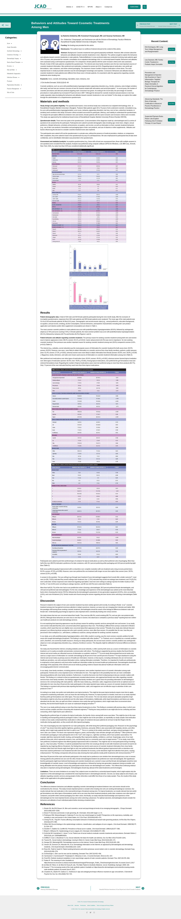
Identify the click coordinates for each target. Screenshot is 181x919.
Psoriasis (9, 81)
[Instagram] (94, 912)
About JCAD (70, 905)
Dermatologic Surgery (13, 58)
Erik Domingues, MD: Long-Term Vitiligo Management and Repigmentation (154, 49)
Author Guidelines (91, 905)
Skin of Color (10, 92)
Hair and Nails (11, 70)
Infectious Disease (12, 77)
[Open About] (101, 7)
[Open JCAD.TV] (84, 7)
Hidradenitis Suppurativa (13, 73)
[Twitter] (90, 912)
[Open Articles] (72, 7)
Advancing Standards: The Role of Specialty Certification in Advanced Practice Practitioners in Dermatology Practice (154, 103)
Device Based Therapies (13, 62)
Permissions (83, 905)
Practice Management (13, 88)
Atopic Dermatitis (11, 47)
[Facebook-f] (87, 912)
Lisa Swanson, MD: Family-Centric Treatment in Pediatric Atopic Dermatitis (154, 62)
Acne (8, 43)
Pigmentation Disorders (13, 85)
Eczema (9, 66)
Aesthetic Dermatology (13, 51)
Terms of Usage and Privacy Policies (105, 905)
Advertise (77, 905)
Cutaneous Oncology (12, 54)
